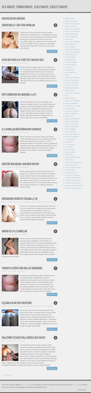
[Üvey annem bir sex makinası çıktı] (10, 109)
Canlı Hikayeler (23, 63)
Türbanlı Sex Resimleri (72, 183)
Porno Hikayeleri (70, 129)
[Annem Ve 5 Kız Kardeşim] (10, 246)
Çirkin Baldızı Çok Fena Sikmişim (18, 25)
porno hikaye (77, 385)
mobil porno (69, 116)
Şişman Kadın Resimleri (72, 157)
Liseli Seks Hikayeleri (72, 111)
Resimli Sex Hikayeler (72, 134)
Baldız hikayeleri (70, 44)
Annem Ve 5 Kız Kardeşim (14, 231)
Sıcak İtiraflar (69, 160)
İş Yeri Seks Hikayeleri (72, 93)
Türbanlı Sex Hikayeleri (73, 180)
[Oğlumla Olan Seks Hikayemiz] (10, 317)
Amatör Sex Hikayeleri (72, 29)
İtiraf (66, 96)
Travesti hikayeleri (71, 173)
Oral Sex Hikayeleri (71, 124)
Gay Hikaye (21, 271)
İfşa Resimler (69, 90)
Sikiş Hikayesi (69, 155)
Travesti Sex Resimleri (72, 175)
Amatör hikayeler (37, 202)
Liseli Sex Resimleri (71, 114)
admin (4, 28)
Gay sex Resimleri (71, 72)
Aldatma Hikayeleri (71, 21)
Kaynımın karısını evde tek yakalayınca (23, 60)
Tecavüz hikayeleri (71, 165)
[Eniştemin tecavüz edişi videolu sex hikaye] (10, 352)
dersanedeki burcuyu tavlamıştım (19, 199)
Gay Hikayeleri (70, 70)
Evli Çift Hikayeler (71, 62)
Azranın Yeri (69, 39)
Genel (67, 75)
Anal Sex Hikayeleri (71, 34)
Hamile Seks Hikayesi (72, 88)
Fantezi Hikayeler (71, 65)
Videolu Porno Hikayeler (73, 188)
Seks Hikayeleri (70, 139)
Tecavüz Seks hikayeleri (73, 167)
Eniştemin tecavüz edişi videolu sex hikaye (23, 338)
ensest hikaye (25, 385)
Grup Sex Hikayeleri (71, 83)
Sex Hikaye (21, 341)
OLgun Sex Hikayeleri (72, 119)
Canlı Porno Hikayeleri (72, 49)
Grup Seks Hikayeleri (72, 80)
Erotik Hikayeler (70, 57)
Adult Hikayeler (22, 306)
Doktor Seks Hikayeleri (72, 52)
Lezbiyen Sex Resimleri (73, 106)
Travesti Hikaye (70, 170)
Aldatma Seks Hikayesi (25, 202)
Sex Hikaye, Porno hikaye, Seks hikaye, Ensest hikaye (35, 7)
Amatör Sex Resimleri (72, 31)
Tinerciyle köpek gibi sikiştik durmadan (22, 268)
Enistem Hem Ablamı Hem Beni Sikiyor (20, 164)
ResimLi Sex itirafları (72, 137)
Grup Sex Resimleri (71, 85)
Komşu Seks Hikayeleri (72, 101)
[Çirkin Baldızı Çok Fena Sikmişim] (10, 39)
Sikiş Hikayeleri (70, 152)
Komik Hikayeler (70, 98)
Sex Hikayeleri (22, 28)
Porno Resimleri (70, 132)
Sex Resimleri (69, 149)
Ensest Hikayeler (23, 98)
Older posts (7, 375)
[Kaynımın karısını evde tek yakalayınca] (10, 74)
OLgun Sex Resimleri (72, 121)
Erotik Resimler (70, 60)
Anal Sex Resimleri (71, 37)
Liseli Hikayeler (70, 108)
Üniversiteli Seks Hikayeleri (74, 185)
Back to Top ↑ (82, 390)
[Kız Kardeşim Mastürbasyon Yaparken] (10, 144)
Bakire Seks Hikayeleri (50, 202)
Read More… (52, 51)
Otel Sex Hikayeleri (71, 126)
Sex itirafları (69, 147)
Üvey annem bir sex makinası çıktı (19, 94)
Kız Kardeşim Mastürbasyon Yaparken (21, 129)
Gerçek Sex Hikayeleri (72, 78)
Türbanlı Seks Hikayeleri (73, 178)
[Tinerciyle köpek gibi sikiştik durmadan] (10, 283)
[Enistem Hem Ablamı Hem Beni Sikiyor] (10, 178)
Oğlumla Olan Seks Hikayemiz (17, 303)
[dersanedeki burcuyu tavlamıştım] (10, 213)
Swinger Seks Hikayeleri (73, 162)
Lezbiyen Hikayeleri (71, 103)
